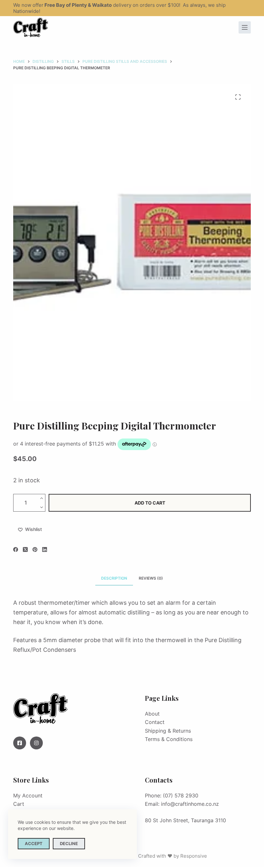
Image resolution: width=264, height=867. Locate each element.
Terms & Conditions (169, 739)
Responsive (193, 856)
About (152, 713)
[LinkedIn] (44, 549)
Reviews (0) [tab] (151, 578)
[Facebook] (15, 549)
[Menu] (245, 27)
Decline (69, 843)
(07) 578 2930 (180, 795)
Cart (18, 804)
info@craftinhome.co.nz (190, 804)
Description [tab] (114, 578)
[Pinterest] (35, 549)
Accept (33, 843)
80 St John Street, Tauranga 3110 (185, 820)
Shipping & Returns (168, 730)
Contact (155, 722)
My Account (27, 795)
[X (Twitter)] (25, 549)
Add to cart (150, 503)
